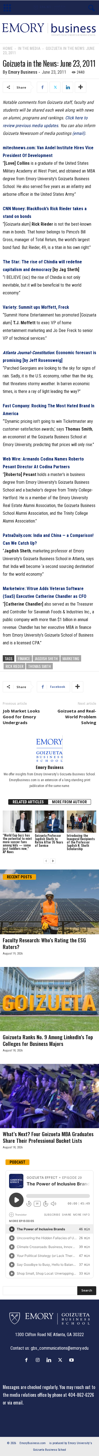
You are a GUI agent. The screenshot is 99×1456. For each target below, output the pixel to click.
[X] (55, 87)
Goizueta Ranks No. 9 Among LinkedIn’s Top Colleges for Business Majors (48, 1040)
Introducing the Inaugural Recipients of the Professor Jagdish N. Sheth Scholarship (81, 842)
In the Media (29, 48)
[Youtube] (72, 1360)
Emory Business (22, 72)
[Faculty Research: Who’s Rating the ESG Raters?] (49, 902)
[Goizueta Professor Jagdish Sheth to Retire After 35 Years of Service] (49, 822)
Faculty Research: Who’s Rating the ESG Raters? (44, 943)
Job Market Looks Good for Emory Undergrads (21, 716)
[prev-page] (46, 861)
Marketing (70, 658)
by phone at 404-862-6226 (71, 1394)
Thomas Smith (39, 666)
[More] (80, 87)
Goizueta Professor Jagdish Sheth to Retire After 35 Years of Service (49, 840)
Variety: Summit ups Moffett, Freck (36, 307)
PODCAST (17, 1162)
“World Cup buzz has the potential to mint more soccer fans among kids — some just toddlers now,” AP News (17, 843)
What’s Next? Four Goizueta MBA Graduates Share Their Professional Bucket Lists (48, 1137)
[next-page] (53, 861)
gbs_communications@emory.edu (60, 1348)
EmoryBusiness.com (33, 1443)
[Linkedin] (67, 87)
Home (8, 48)
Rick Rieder (14, 666)
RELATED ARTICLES (28, 802)
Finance (24, 658)
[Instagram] (39, 1360)
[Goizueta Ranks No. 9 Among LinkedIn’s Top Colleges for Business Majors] (49, 999)
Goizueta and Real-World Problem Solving (76, 716)
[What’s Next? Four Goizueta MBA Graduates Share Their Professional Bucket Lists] (49, 1096)
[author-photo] (49, 748)
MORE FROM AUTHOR (69, 802)
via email (15, 1402)
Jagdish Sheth (46, 658)
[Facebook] (42, 87)
